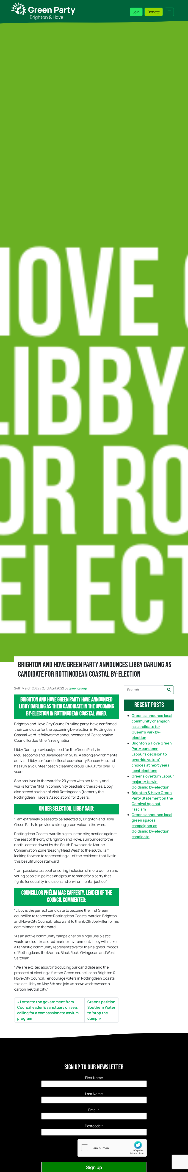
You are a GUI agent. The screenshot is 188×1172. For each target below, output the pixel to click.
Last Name (94, 1093)
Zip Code (94, 1126)
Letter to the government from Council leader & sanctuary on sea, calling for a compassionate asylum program (48, 1010)
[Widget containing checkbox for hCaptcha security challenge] (112, 1148)
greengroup (78, 688)
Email (94, 1109)
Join (136, 11)
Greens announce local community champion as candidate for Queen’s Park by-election (152, 726)
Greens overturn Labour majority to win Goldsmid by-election (153, 782)
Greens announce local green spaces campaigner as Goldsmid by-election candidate (152, 825)
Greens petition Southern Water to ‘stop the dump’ (101, 1010)
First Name (94, 1077)
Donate (153, 11)
